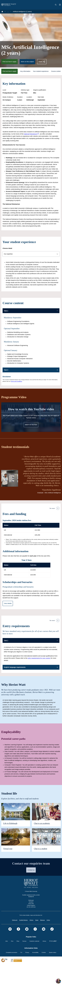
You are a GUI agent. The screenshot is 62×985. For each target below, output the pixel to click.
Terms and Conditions (24, 388)
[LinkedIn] (10, 942)
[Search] (56, 5)
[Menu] (59, 5)
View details (8, 617)
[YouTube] (43, 942)
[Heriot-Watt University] (8, 5)
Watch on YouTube (31, 431)
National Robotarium (38, 134)
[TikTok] (52, 942)
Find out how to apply (10, 62)
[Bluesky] (26, 942)
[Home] (2, 12)
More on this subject (29, 62)
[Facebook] (18, 942)
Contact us (31, 883)
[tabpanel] (31, 280)
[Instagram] (35, 942)
